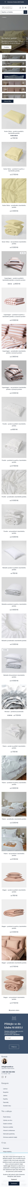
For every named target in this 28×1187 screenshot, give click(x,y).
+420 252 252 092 (8, 1072)
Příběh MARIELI (7, 1152)
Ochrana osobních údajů (10, 1137)
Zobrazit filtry (7, 101)
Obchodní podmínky (9, 1134)
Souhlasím (14, 1183)
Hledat (25, 12)
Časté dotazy (7, 1117)
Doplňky (5, 1099)
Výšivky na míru (7, 1120)
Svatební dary (7, 1106)
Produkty (6, 47)
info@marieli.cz (7, 1067)
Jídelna (5, 1095)
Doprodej (5, 1102)
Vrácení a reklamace (9, 1130)
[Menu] (25, 8)
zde (9, 1166)
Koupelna (5, 1092)
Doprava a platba (8, 1127)
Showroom (6, 1148)
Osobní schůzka (7, 1123)
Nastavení (14, 1179)
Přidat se (14, 1047)
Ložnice (5, 1089)
